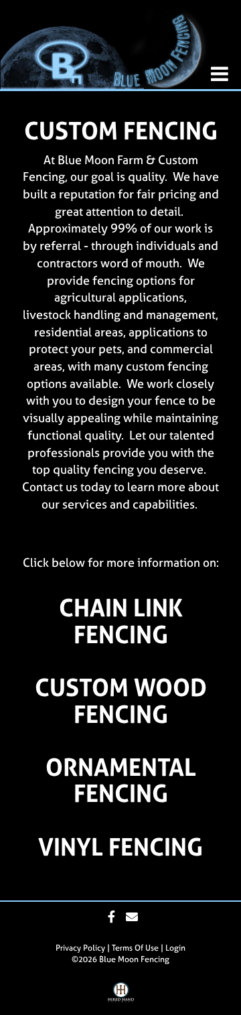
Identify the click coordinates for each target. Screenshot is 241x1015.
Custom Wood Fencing (121, 700)
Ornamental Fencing (121, 780)
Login (175, 948)
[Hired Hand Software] (121, 997)
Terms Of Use (135, 948)
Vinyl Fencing (120, 847)
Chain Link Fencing (121, 621)
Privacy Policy (80, 948)
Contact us (50, 486)
